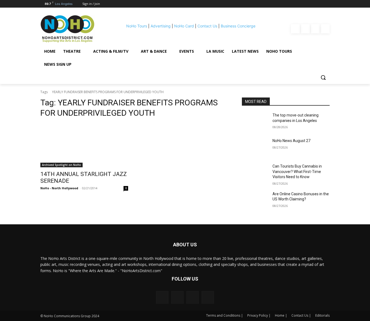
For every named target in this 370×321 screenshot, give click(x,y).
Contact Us (207, 26)
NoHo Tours (136, 26)
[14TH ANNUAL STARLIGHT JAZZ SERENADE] (84, 145)
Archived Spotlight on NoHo (61, 165)
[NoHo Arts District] (75, 28)
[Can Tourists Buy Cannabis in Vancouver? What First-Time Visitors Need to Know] (255, 173)
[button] (323, 77)
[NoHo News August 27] (255, 147)
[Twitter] (325, 28)
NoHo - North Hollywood (59, 188)
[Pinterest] (315, 28)
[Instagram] (305, 28)
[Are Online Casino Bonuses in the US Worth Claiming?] (255, 200)
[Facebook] (295, 28)
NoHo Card (184, 26)
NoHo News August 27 (291, 141)
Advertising (161, 26)
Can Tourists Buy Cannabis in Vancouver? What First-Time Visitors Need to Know (297, 171)
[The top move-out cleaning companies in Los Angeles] (255, 122)
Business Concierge (238, 26)
